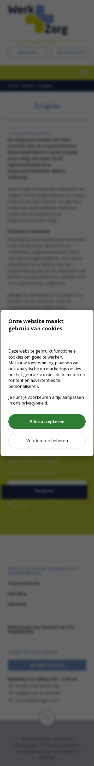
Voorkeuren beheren (47, 440)
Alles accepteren (47, 421)
